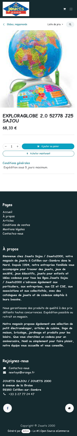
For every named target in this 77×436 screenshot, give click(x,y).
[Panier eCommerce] (64, 9)
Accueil (7, 212)
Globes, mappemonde (16, 24)
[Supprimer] (5, 146)
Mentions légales (14, 229)
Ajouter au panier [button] (50, 146)
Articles (8, 220)
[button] (55, 24)
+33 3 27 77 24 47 (21, 394)
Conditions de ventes (16, 225)
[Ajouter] (17, 146)
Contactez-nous (13, 233)
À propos (9, 216)
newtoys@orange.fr (22, 372)
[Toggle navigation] (71, 9)
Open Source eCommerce (54, 431)
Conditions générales (16, 163)
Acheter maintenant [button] (39, 153)
